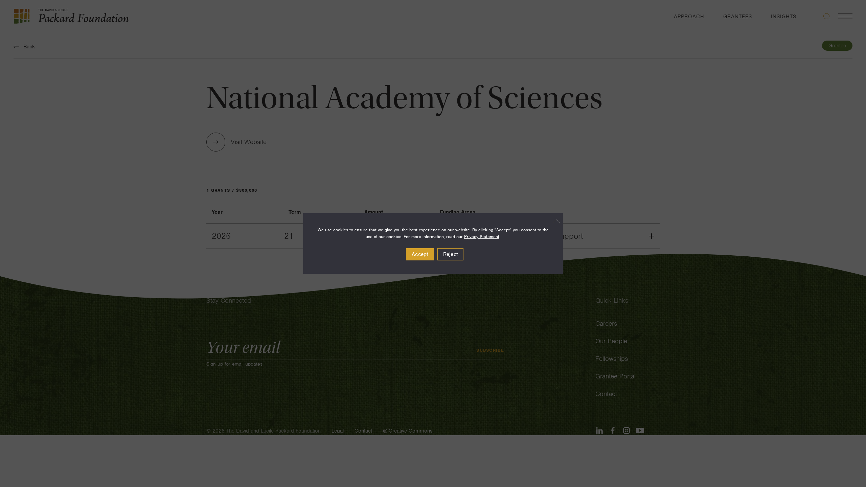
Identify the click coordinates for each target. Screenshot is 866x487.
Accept (420, 254)
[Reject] (554, 221)
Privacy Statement (481, 236)
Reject (450, 254)
